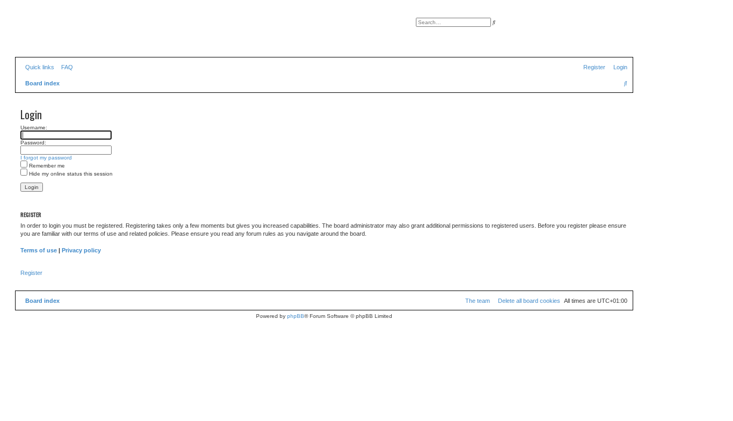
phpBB (295, 316)
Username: (33, 127)
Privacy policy (81, 250)
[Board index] (64, 35)
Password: (33, 143)
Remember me (46, 166)
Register (31, 273)
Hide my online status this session (70, 174)
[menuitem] (65, 67)
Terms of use (38, 250)
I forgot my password (46, 158)
